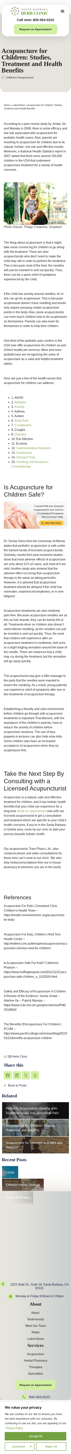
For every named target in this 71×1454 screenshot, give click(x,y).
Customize (18, 1446)
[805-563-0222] (24, 1397)
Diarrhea (20, 434)
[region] (35, 1428)
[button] (62, 11)
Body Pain (22, 420)
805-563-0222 (39, 1397)
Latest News (18, 105)
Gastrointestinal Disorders (33, 448)
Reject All (51, 1446)
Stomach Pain (25, 457)
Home (7, 105)
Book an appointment (32, 811)
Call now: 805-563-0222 (35, 20)
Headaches (24, 452)
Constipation (23, 425)
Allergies (20, 402)
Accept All (35, 1436)
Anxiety (19, 406)
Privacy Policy (14, 1427)
